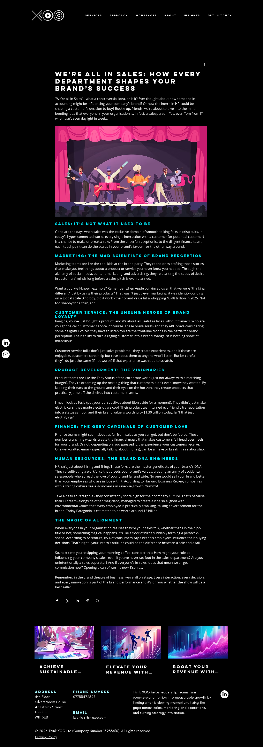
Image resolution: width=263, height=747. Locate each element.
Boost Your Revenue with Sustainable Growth (194, 669)
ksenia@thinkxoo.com (89, 717)
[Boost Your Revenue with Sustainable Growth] (198, 642)
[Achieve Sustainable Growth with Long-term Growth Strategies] (64, 642)
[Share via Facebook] (57, 601)
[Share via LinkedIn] (77, 601)
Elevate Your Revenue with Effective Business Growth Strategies (127, 669)
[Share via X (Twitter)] (67, 601)
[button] (222, 30)
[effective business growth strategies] (131, 642)
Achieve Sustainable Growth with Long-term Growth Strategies (60, 669)
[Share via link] (87, 601)
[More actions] (204, 64)
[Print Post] (97, 601)
